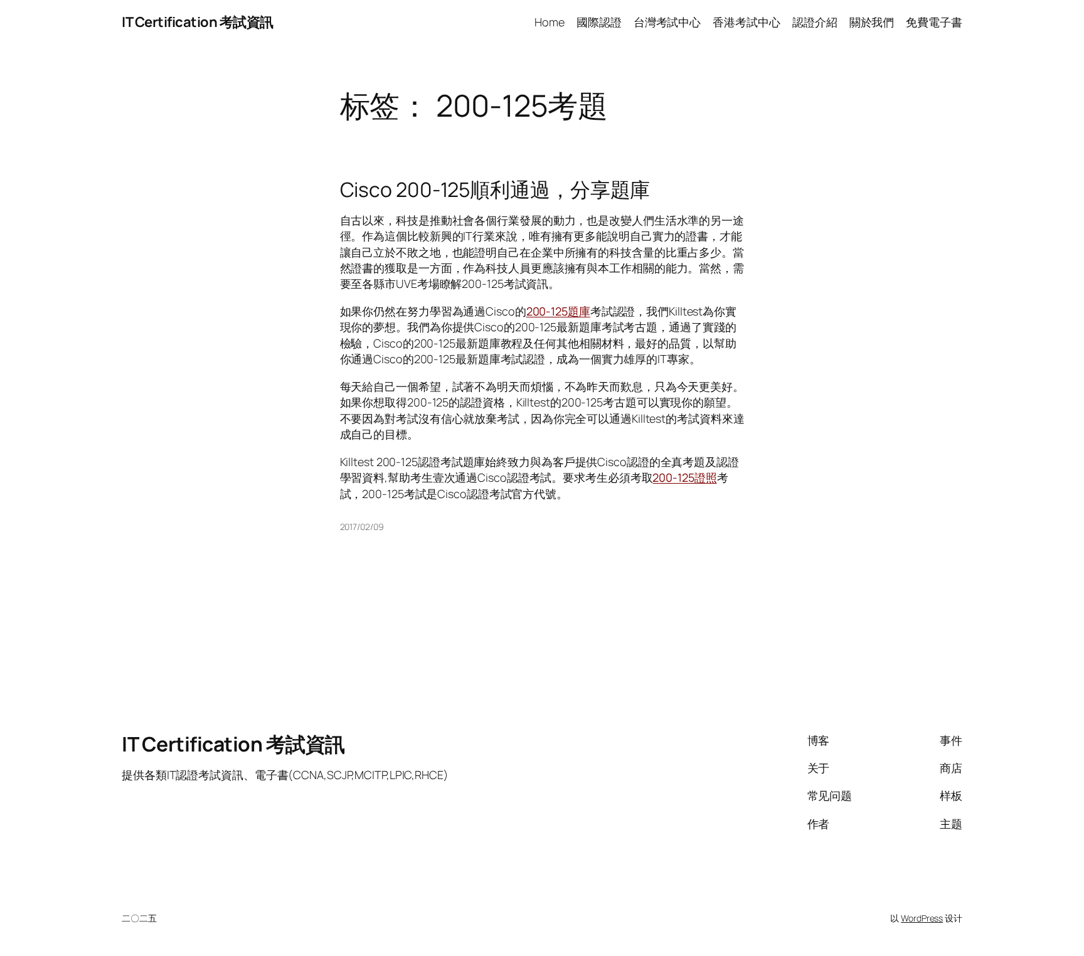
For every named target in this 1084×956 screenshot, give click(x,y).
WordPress (922, 918)
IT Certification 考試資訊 (198, 22)
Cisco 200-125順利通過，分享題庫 (495, 189)
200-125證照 (684, 477)
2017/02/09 (362, 527)
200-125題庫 (558, 311)
